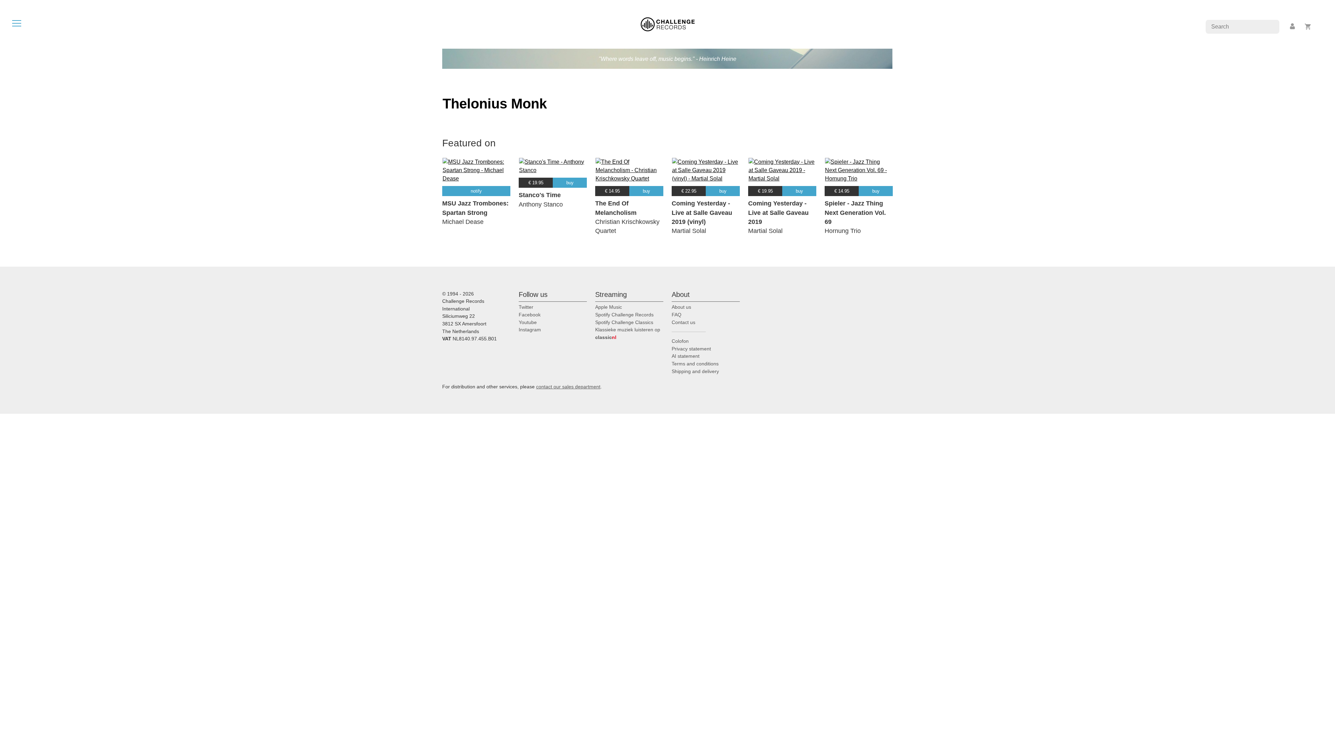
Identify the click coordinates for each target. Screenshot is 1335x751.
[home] (668, 24)
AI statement (685, 356)
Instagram (530, 329)
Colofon (680, 341)
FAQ (676, 314)
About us (681, 307)
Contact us (683, 322)
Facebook (530, 314)
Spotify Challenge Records (624, 314)
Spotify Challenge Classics (624, 322)
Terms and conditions (695, 363)
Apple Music (608, 307)
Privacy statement (691, 349)
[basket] (1308, 27)
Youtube (528, 322)
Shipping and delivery (695, 371)
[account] (1293, 27)
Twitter (526, 307)
